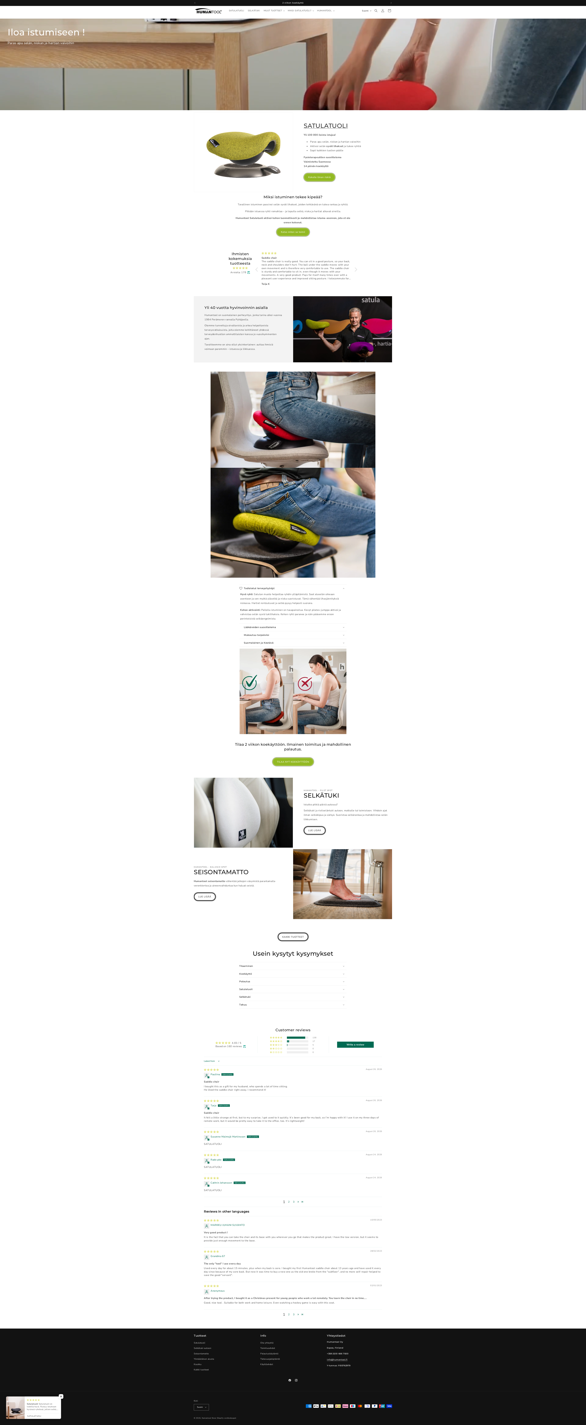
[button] (274, 10)
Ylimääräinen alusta (204, 1359)
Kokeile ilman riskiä (319, 177)
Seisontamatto (201, 1353)
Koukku (198, 1364)
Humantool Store (209, 1418)
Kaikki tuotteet (201, 1369)
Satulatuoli (199, 1343)
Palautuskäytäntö (269, 1353)
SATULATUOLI (326, 125)
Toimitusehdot (267, 1348)
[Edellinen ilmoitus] (195, 3)
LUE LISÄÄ (314, 830)
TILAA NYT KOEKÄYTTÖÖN (293, 761)
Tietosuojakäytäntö (270, 1359)
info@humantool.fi (337, 1359)
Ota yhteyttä (266, 1343)
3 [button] (294, 1202)
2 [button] (289, 1202)
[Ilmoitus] (391, 3)
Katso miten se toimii (293, 232)
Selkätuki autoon (202, 1348)
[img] (240, 268)
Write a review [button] (355, 1044)
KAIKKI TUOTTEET (293, 936)
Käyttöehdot (266, 1364)
